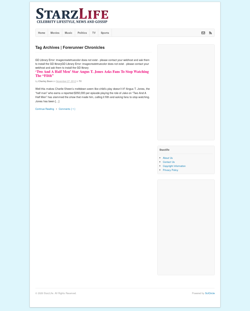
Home (41, 33)
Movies (55, 33)
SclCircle (210, 293)
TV (94, 33)
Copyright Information (174, 166)
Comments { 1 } (67, 109)
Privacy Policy (170, 170)
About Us (168, 158)
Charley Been (45, 81)
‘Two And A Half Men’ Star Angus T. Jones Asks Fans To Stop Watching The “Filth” (92, 73)
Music (68, 33)
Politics (82, 33)
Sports (105, 33)
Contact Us (169, 162)
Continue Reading (44, 109)
